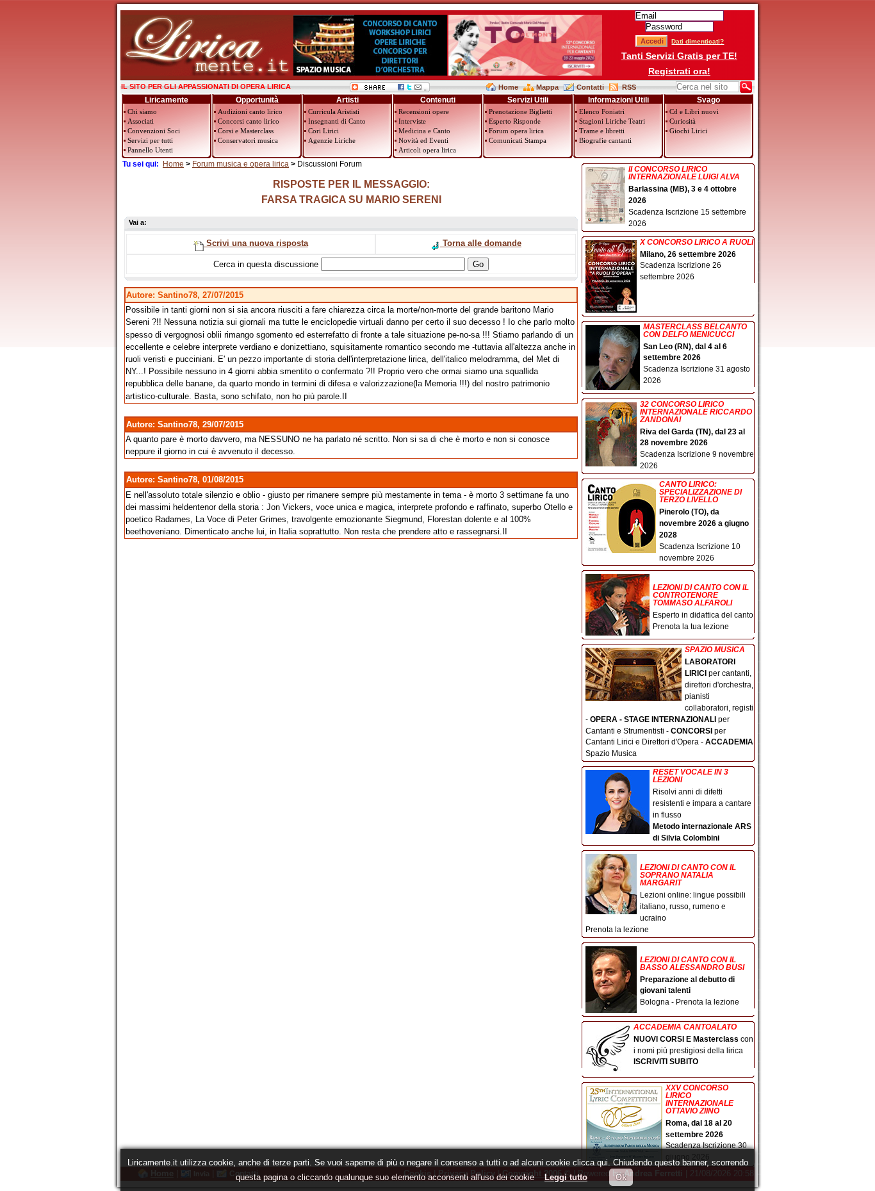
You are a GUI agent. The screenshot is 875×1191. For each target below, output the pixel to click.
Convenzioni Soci (153, 131)
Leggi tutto (565, 1177)
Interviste (412, 121)
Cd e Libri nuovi (694, 111)
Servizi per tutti (150, 140)
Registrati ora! (679, 71)
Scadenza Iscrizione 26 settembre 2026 (696, 260)
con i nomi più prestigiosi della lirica (693, 1045)
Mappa (547, 87)
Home (508, 87)
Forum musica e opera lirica (240, 164)
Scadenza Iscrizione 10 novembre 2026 (704, 521)
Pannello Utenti (150, 150)
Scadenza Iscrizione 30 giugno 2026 (706, 1123)
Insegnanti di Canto (337, 121)
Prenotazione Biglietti (520, 111)
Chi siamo (142, 111)
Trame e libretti (602, 131)
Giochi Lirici (688, 131)
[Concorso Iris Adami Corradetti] (525, 73)
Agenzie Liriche (332, 140)
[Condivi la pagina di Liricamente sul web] (390, 89)
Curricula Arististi (333, 111)
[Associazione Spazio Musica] (370, 73)
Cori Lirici (323, 131)
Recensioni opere (423, 111)
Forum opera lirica (516, 131)
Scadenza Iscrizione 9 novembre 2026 (697, 435)
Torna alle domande (480, 243)
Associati (140, 121)
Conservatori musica (248, 140)
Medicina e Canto (424, 131)
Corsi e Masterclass (246, 131)
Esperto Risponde (515, 121)
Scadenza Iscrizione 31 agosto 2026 (696, 354)
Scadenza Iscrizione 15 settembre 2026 (687, 196)
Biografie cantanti (605, 140)
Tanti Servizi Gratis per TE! (679, 56)
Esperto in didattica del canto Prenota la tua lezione (703, 607)
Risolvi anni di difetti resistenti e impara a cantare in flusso (702, 805)
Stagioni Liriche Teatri (612, 121)
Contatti (590, 87)
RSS (629, 87)
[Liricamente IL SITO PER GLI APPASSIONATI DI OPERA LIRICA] (206, 73)
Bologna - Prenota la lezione (692, 981)
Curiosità (682, 121)
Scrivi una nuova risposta (256, 243)
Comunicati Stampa (517, 140)
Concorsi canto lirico (248, 121)
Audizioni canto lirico (250, 111)
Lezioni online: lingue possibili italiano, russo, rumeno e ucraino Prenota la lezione (665, 898)
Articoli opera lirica (427, 150)
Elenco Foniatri (602, 111)
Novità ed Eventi (423, 140)
